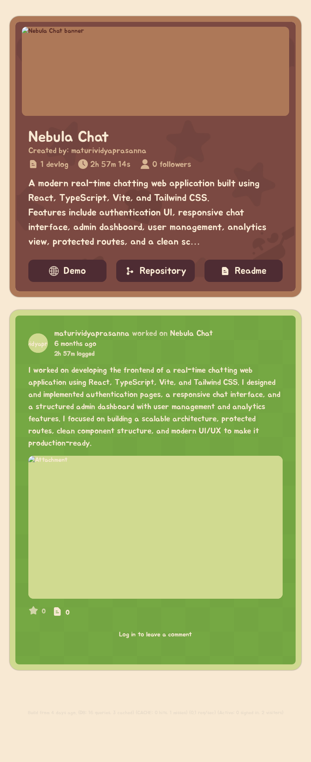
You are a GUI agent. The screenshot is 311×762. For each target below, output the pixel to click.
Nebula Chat (191, 333)
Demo (75, 271)
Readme (250, 271)
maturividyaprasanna (109, 151)
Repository (163, 271)
